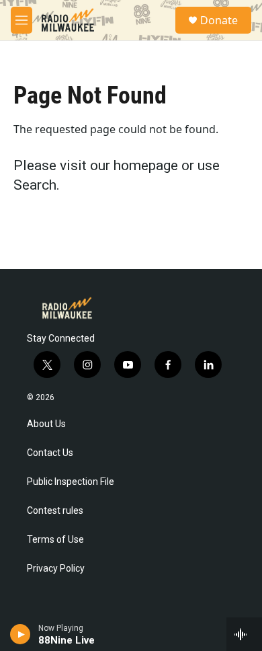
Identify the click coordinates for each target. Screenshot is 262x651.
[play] (20, 634)
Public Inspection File (70, 482)
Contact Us (50, 453)
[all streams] (244, 634)
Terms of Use (55, 540)
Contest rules (55, 511)
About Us (46, 424)
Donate (219, 20)
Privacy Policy (56, 569)
